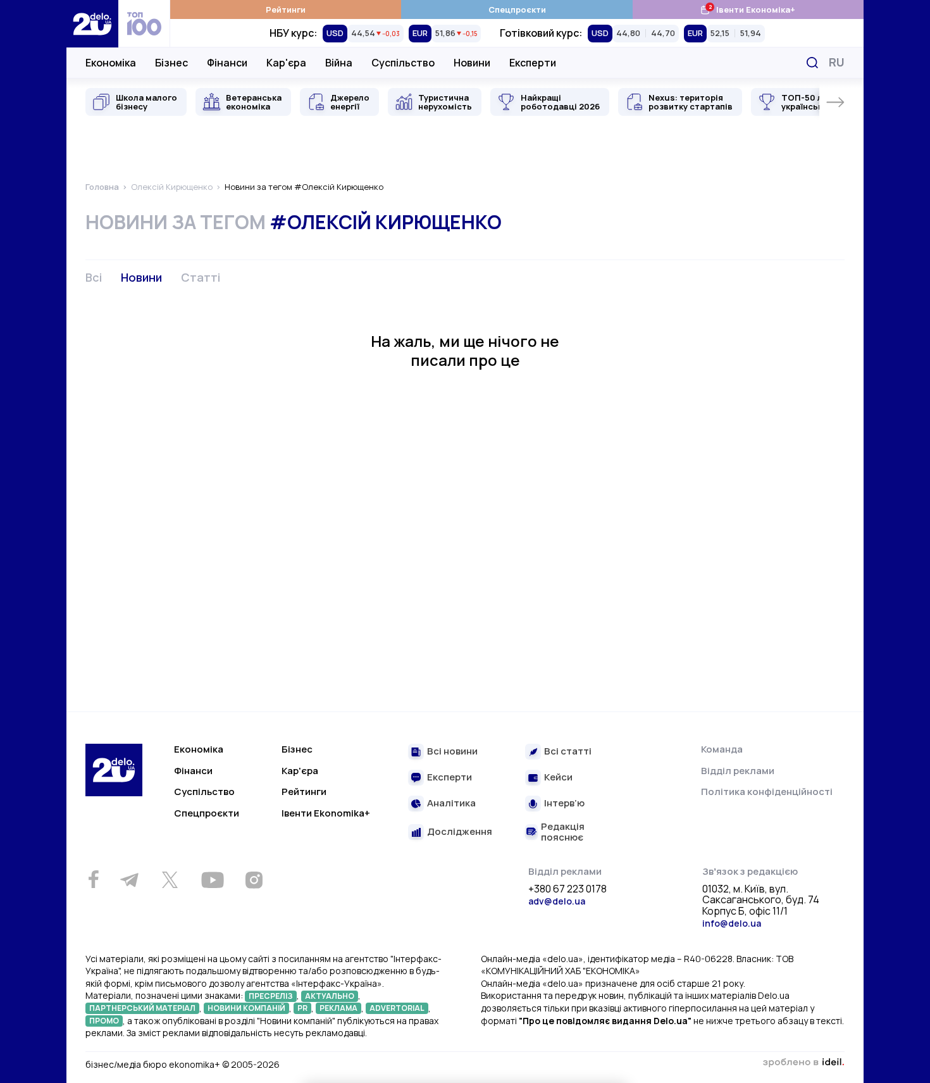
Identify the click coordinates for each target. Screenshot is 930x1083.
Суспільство (403, 63)
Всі (93, 277)
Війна (338, 63)
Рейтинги (286, 9)
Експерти (532, 63)
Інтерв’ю (564, 803)
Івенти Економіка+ (747, 9)
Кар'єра (286, 63)
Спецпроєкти (517, 9)
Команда (722, 749)
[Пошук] (812, 63)
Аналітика (451, 803)
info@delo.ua (731, 923)
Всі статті (568, 751)
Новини (472, 63)
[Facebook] (93, 879)
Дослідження (459, 832)
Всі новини (452, 751)
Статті (200, 277)
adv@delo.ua (556, 901)
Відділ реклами (737, 770)
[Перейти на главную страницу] (92, 23)
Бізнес (171, 63)
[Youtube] (212, 879)
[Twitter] (169, 880)
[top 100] (144, 23)
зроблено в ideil (803, 1062)
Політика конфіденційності (767, 791)
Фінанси (227, 63)
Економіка (110, 63)
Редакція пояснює (563, 832)
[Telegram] (129, 879)
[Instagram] (253, 879)
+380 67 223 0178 (567, 889)
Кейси (558, 777)
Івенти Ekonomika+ (326, 813)
